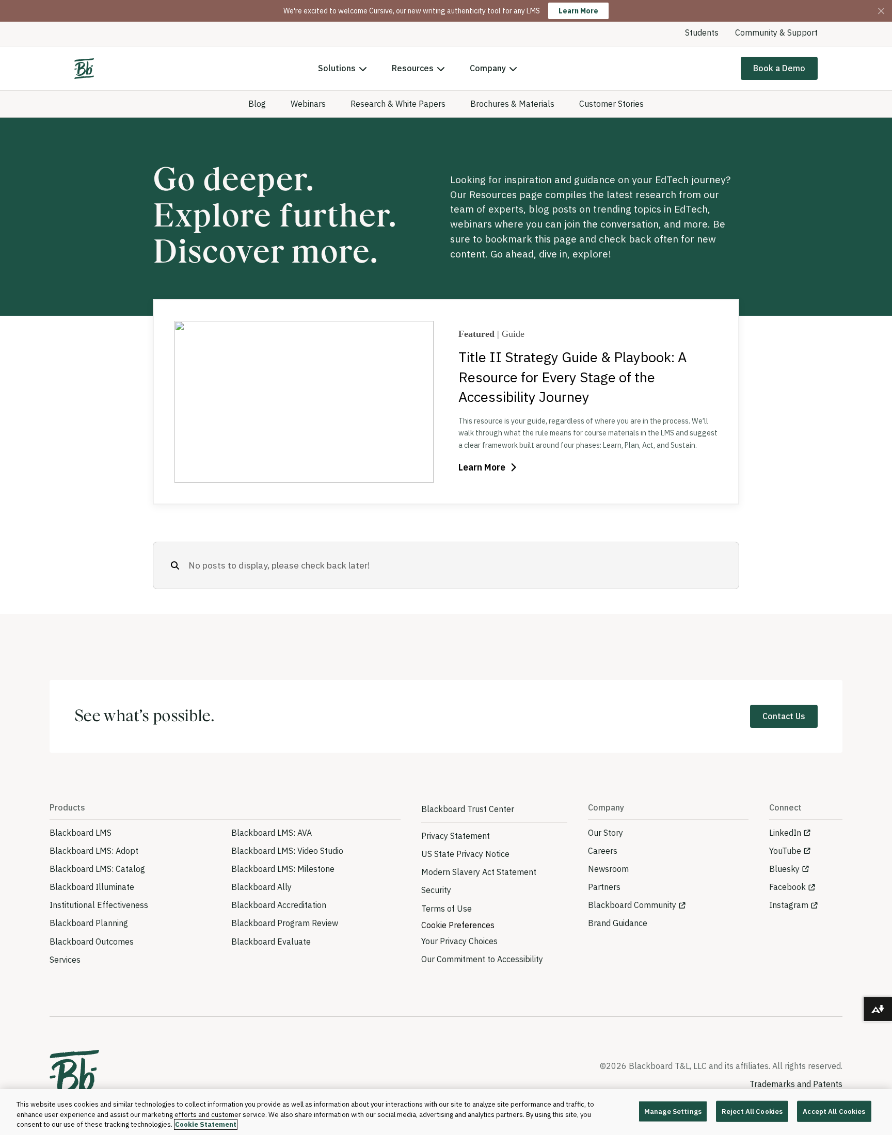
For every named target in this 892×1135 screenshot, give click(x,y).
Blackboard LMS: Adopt (94, 851)
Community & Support (776, 32)
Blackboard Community (632, 905)
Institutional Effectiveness (99, 905)
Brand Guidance (617, 923)
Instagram (788, 905)
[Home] (84, 68)
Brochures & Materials (512, 104)
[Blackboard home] (74, 1076)
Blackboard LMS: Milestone (282, 869)
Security (436, 890)
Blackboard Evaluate (271, 941)
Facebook (787, 887)
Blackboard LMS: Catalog (97, 869)
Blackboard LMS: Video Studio (287, 851)
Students (702, 32)
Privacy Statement (455, 836)
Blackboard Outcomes (92, 941)
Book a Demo (779, 68)
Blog (257, 104)
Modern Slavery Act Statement (478, 872)
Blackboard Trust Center (467, 809)
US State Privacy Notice (465, 854)
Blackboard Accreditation (278, 905)
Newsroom (608, 869)
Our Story (605, 833)
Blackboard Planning (89, 923)
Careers (602, 851)
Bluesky (784, 869)
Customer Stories (611, 104)
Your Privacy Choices (459, 941)
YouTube (785, 851)
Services (65, 959)
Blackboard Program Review (284, 923)
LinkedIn (785, 833)
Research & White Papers (398, 104)
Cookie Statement (205, 1124)
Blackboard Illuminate (92, 887)
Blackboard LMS (81, 833)
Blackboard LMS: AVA (271, 833)
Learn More (578, 10)
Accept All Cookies (834, 1111)
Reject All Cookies (752, 1111)
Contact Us (783, 716)
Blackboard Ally (261, 887)
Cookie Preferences (458, 925)
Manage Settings (673, 1111)
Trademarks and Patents (796, 1084)
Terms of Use (446, 908)
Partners (604, 887)
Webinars (308, 104)
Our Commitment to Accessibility (482, 959)
